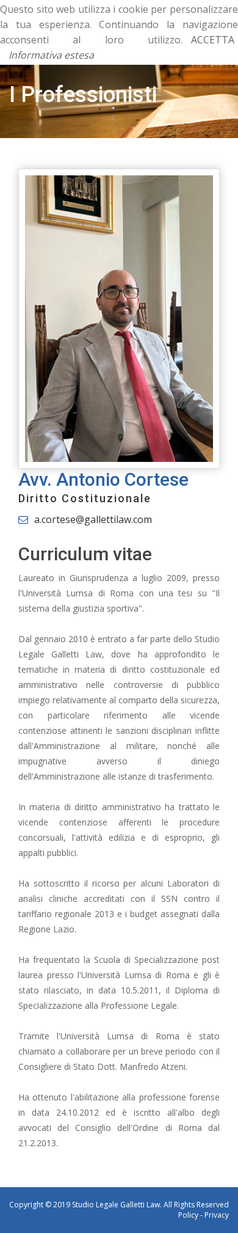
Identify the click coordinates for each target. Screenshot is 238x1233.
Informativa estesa (51, 55)
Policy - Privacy (203, 1215)
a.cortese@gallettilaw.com (93, 519)
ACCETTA (212, 39)
